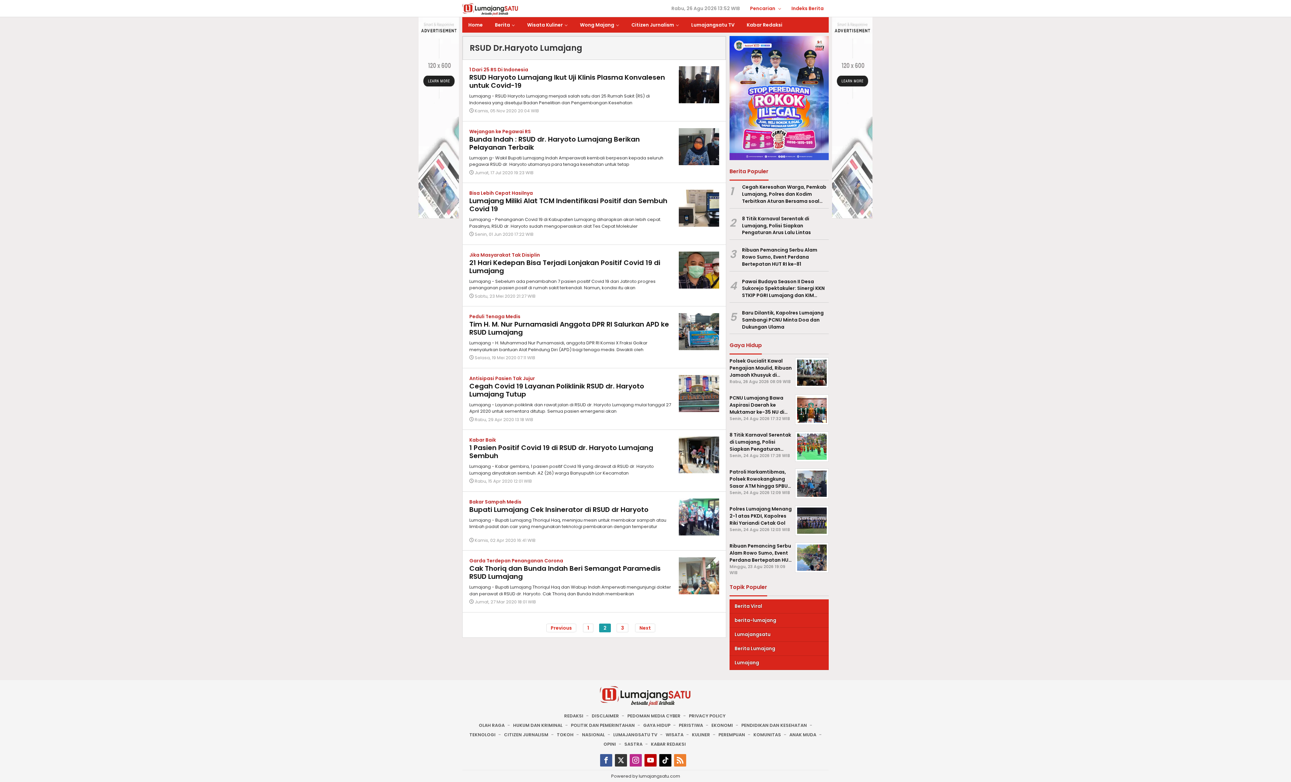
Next (645, 628)
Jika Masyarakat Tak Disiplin (504, 255)
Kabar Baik (482, 440)
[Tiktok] (665, 760)
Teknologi (482, 735)
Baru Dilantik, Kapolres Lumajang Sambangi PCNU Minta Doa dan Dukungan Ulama (783, 319)
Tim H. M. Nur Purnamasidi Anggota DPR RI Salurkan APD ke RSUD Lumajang (569, 328)
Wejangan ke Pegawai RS (500, 131)
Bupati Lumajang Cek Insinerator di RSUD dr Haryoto (559, 509)
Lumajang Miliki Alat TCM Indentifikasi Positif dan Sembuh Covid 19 (568, 205)
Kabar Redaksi (668, 744)
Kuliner (701, 735)
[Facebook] (606, 760)
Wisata (674, 735)
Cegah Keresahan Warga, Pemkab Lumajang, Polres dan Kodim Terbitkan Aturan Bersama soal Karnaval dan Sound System (784, 194)
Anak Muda (802, 735)
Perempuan (731, 735)
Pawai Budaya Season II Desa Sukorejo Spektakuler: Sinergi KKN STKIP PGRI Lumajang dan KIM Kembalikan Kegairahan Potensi (783, 288)
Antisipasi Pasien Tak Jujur (502, 378)
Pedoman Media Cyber (653, 716)
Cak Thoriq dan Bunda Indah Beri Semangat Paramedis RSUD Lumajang (565, 572)
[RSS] (680, 760)
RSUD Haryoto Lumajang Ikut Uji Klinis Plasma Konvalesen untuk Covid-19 (567, 81)
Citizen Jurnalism (526, 735)
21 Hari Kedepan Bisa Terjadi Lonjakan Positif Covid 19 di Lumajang (564, 266)
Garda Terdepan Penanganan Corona (516, 560)
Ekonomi (722, 725)
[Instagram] (636, 760)
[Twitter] (621, 760)
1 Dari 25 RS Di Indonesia (498, 69)
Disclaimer (605, 716)
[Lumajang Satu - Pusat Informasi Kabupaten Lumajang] (490, 8)
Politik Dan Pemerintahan (603, 725)
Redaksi (573, 716)
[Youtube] (650, 760)
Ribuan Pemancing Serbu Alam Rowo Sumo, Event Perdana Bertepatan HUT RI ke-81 (779, 257)
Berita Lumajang (755, 648)
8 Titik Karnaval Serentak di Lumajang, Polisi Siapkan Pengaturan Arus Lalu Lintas (776, 225)
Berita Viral (748, 606)
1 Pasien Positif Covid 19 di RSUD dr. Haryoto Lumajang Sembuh (561, 451)
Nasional (593, 735)
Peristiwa (691, 725)
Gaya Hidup (656, 725)
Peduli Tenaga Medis (494, 316)
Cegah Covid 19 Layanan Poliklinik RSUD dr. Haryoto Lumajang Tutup (556, 390)
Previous (561, 628)
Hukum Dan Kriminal (537, 725)
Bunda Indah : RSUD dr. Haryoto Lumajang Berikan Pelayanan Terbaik (554, 143)
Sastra (633, 744)
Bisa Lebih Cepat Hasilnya (501, 193)
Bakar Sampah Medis (495, 501)
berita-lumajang (755, 620)
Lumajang (747, 662)
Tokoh (565, 735)
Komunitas (767, 735)
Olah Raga (492, 725)
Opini (609, 744)
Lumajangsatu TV (635, 735)
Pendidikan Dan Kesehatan (774, 725)
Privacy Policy (707, 716)
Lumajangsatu (753, 634)
